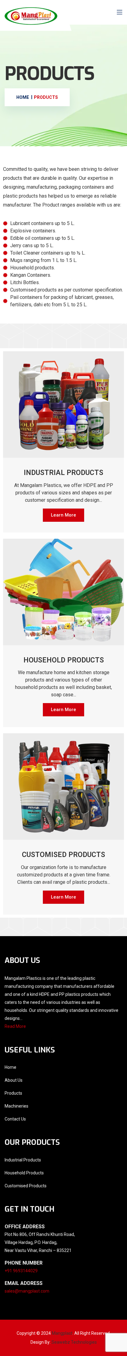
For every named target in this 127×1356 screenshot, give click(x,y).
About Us (14, 1080)
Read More (15, 1026)
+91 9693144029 (21, 1270)
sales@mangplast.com (27, 1291)
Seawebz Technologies (74, 1342)
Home (10, 1067)
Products (13, 1093)
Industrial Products (23, 1159)
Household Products (24, 1172)
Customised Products (26, 1185)
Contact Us (15, 1119)
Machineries (16, 1106)
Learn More (63, 515)
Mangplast (62, 1333)
